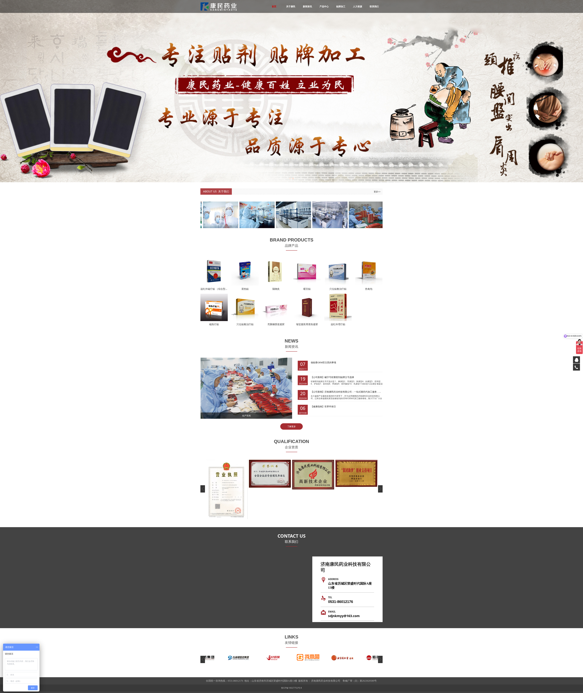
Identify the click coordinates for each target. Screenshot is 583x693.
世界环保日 (330, 406)
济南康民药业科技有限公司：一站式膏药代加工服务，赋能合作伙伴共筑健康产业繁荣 (367, 391)
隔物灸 (276, 288)
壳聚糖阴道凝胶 (276, 324)
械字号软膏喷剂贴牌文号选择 (339, 377)
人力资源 (357, 6)
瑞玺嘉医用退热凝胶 (307, 324)
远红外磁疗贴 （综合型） (214, 288)
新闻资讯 (307, 6)
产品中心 (324, 6)
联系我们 (374, 6)
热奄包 (368, 288)
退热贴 (245, 288)
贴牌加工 (340, 6)
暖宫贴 (307, 288)
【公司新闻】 (317, 377)
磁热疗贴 (214, 324)
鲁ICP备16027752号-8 (291, 687)
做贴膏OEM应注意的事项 (323, 362)
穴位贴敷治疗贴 (337, 288)
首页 (274, 6)
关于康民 (290, 6)
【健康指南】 (317, 406)
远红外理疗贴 (338, 324)
